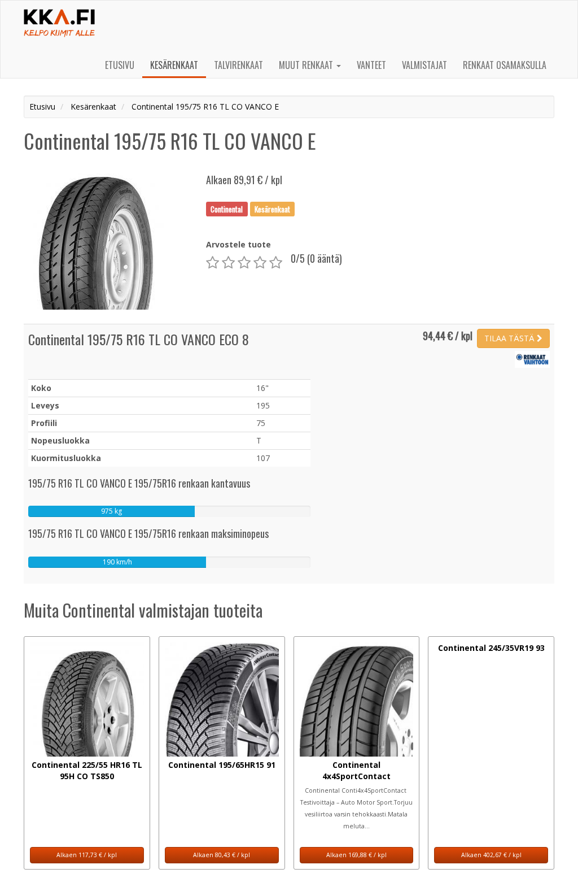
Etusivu (119, 65)
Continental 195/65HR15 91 (221, 764)
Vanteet (371, 65)
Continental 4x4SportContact (356, 770)
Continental (227, 208)
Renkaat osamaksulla (504, 65)
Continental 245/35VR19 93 (491, 647)
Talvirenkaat (238, 65)
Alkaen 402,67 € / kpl (491, 855)
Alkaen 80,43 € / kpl (221, 855)
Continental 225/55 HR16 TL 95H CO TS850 (87, 770)
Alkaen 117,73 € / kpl (86, 855)
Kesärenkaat (174, 65)
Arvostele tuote (238, 244)
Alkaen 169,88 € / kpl (356, 855)
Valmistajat (424, 65)
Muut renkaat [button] (307, 65)
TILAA (509, 338)
